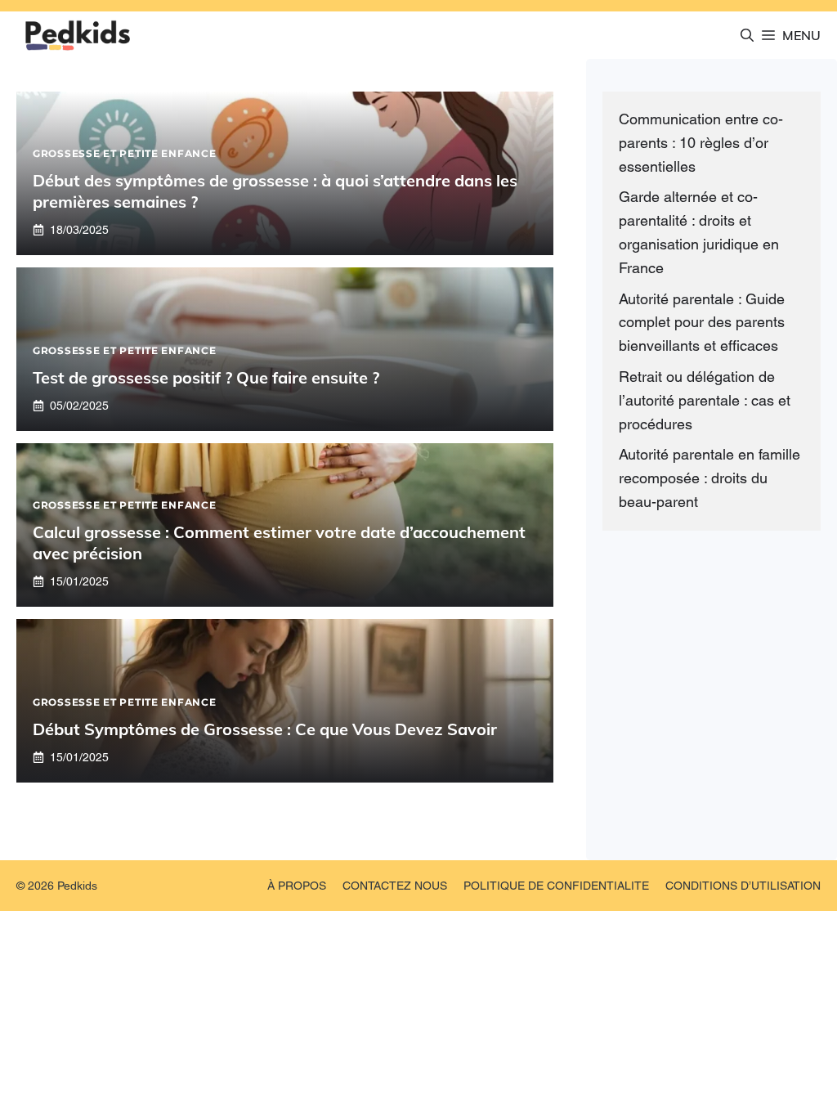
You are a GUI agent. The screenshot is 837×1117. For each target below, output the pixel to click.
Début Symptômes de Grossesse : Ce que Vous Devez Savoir (265, 729)
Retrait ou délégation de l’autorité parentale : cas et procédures (704, 400)
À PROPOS (296, 885)
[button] (747, 35)
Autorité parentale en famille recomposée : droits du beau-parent (709, 478)
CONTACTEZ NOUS (394, 885)
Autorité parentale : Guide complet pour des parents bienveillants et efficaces (702, 322)
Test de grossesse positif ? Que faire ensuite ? (206, 377)
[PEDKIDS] (78, 35)
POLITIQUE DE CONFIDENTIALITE (556, 885)
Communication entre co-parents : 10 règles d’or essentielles (701, 142)
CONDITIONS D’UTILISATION (743, 885)
